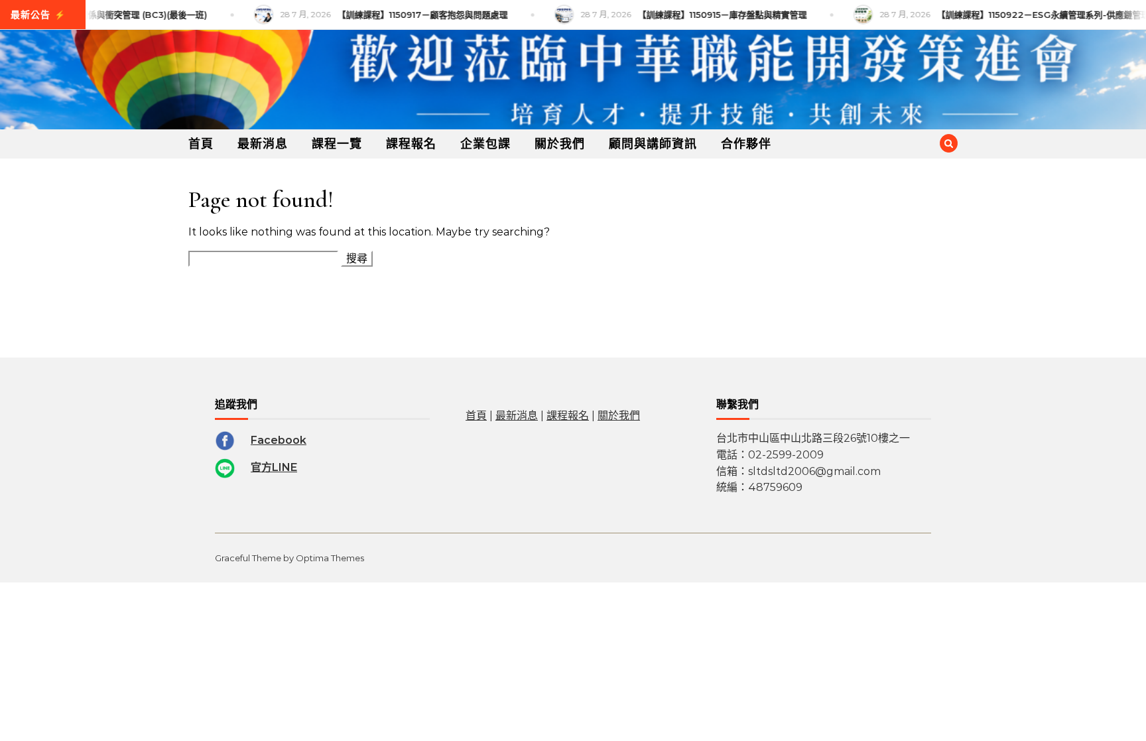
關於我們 (560, 144)
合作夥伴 (746, 144)
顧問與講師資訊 (653, 144)
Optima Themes (330, 558)
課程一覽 (337, 144)
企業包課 (485, 144)
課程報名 (411, 144)
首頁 (201, 144)
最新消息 (262, 144)
